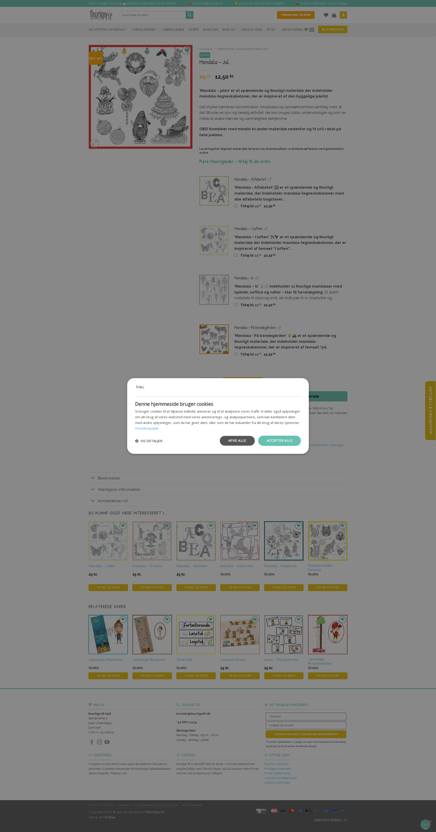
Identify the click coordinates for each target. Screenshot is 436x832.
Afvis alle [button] (237, 441)
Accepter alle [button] (279, 441)
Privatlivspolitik (147, 428)
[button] (148, 440)
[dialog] (218, 416)
